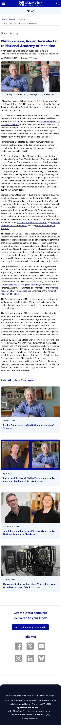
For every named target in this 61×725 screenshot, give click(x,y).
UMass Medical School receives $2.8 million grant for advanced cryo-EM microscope (29, 586)
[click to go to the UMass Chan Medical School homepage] (30, 3)
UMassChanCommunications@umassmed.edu (33, 711)
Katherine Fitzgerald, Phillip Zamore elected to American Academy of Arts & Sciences (29, 479)
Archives (20, 19)
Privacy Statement (30, 718)
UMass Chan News (8, 19)
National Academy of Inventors (31, 222)
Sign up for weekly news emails (30, 627)
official (18, 695)
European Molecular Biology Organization (20, 284)
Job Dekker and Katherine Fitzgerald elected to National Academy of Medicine (29, 532)
